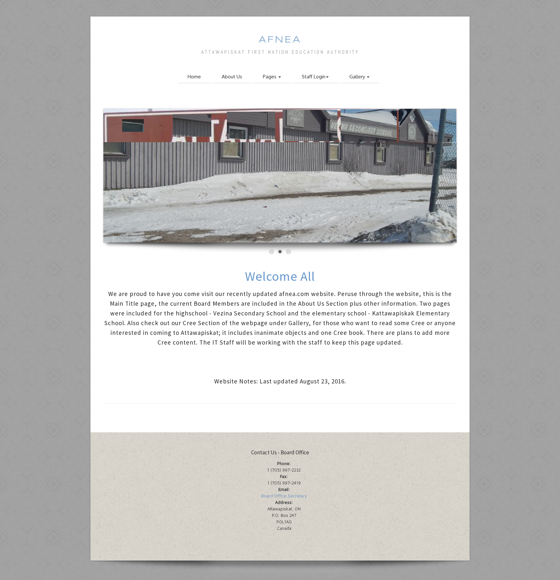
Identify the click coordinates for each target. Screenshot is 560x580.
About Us (232, 77)
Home (194, 77)
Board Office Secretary (284, 495)
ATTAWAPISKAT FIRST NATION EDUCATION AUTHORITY (280, 52)
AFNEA (280, 40)
